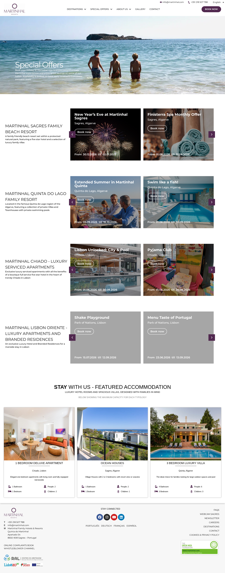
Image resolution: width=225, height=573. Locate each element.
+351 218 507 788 (199, 2)
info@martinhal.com (173, 2)
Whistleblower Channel (19, 548)
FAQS (216, 510)
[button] (211, 134)
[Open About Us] (129, 9)
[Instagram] (107, 517)
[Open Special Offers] (111, 9)
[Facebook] (99, 517)
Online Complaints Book (19, 545)
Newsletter (212, 518)
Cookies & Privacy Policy (204, 535)
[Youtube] (114, 517)
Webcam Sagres (209, 514)
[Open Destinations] (84, 9)
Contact (214, 531)
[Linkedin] (121, 517)
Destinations (211, 526)
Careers (214, 522)
